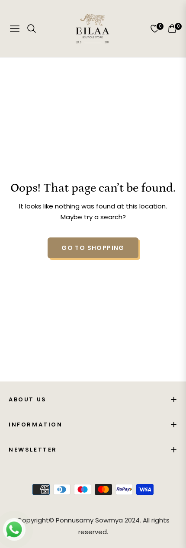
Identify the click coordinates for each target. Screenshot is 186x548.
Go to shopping (93, 248)
